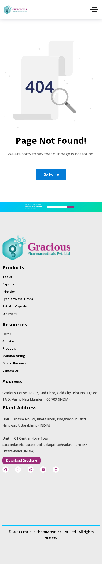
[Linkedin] (56, 469)
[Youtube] (43, 469)
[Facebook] (5, 469)
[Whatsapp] (31, 469)
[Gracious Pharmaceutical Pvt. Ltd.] (15, 9)
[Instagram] (18, 469)
